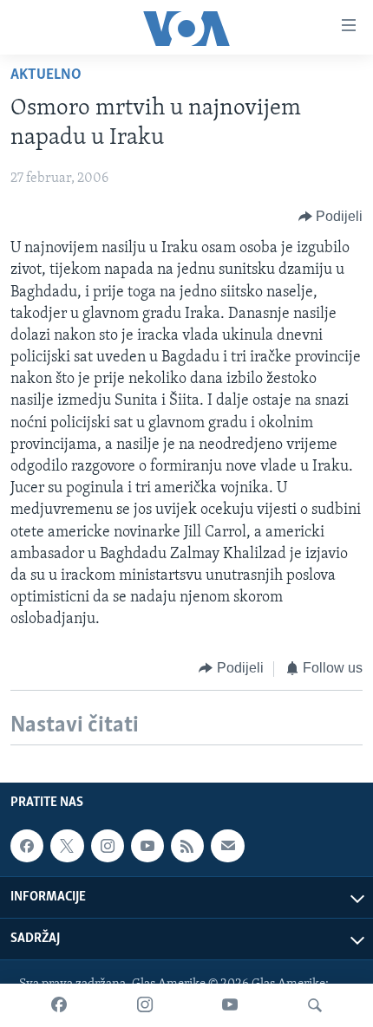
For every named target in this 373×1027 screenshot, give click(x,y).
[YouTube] (230, 1005)
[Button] (330, 216)
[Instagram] (145, 1005)
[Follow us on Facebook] (26, 845)
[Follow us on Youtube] (147, 845)
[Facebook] (59, 1005)
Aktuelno (46, 75)
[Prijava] (227, 845)
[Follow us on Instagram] (107, 845)
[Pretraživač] (315, 1005)
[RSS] (187, 845)
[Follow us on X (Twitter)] (66, 845)
